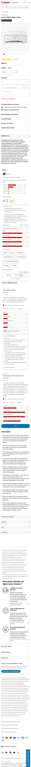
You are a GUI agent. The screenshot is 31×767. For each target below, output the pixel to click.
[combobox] (15, 7)
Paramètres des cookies (8, 732)
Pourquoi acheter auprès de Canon (18, 639)
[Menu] (29, 2)
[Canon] (5, 2)
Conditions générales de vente (10, 721)
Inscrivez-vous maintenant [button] (11, 671)
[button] (3, 54)
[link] (15, 89)
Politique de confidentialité (9, 725)
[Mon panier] (24, 2)
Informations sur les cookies (9, 728)
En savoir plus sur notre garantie (17, 622)
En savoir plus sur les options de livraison (16, 604)
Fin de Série (5, 12)
